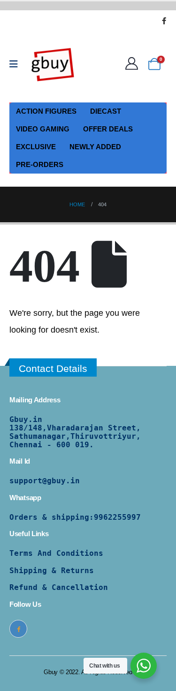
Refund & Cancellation (58, 587)
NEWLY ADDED (95, 147)
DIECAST (105, 111)
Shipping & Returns (51, 570)
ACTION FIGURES (46, 111)
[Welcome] (134, 64)
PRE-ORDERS (39, 164)
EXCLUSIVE (36, 147)
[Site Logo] (53, 64)
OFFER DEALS (108, 129)
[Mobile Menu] (16, 64)
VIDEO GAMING (42, 129)
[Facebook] (163, 20)
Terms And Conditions (56, 553)
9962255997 (117, 517)
